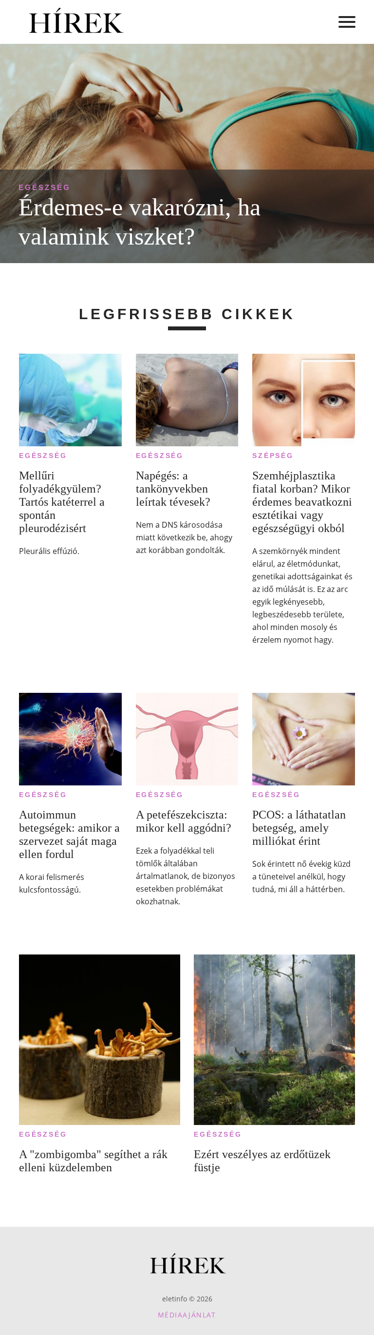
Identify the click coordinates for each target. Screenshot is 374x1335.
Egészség (45, 187)
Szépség (273, 455)
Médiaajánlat (187, 1314)
